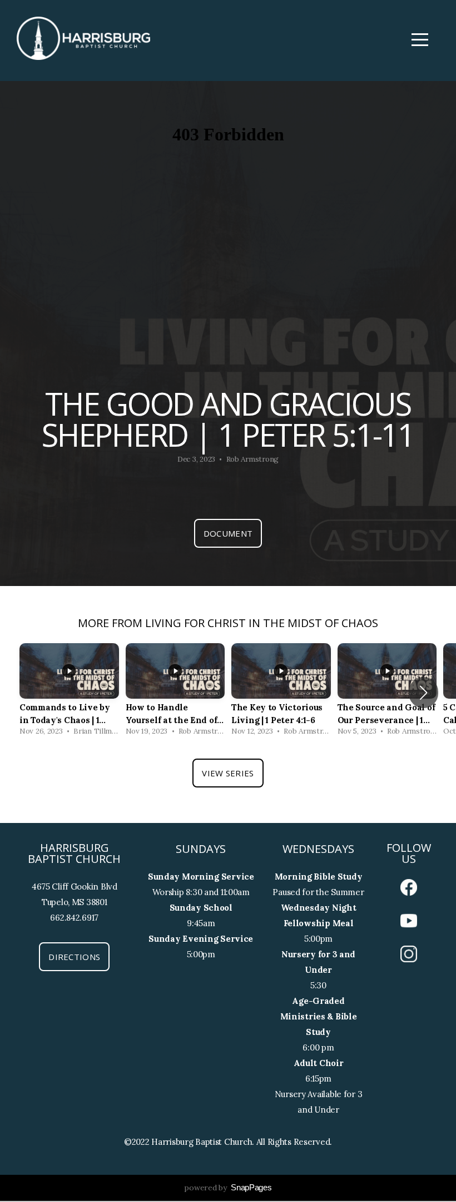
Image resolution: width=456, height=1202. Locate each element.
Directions (74, 956)
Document (228, 533)
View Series (228, 773)
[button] (423, 692)
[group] (69, 692)
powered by (227, 1188)
